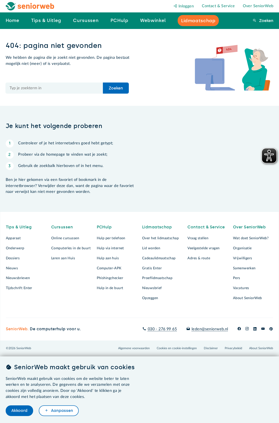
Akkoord (19, 410)
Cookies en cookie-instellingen (177, 348)
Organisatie (242, 248)
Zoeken (265, 20)
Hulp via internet (110, 248)
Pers (236, 278)
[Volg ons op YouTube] (263, 329)
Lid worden (151, 248)
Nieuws (12, 268)
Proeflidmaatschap (157, 278)
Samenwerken (244, 268)
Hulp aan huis (108, 258)
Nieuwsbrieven (18, 278)
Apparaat (13, 238)
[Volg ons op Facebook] (239, 329)
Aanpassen (61, 410)
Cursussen (62, 227)
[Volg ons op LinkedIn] (255, 329)
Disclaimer (211, 348)
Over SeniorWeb (258, 6)
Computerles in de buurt (71, 248)
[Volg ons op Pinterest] (271, 329)
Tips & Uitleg (19, 227)
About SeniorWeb (247, 298)
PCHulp (104, 227)
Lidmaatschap (157, 227)
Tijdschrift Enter (19, 288)
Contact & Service (218, 6)
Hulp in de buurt (110, 288)
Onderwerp (15, 248)
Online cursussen (65, 238)
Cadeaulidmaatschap (159, 258)
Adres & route (198, 258)
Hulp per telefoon (111, 238)
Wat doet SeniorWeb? (251, 238)
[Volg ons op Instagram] (247, 329)
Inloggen (185, 6)
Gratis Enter (152, 268)
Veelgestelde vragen (203, 248)
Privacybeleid (233, 348)
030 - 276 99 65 (162, 329)
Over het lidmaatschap (160, 238)
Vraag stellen (197, 238)
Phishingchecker (110, 278)
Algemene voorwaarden (134, 348)
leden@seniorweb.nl (210, 329)
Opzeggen (150, 298)
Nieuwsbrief (152, 288)
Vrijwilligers (242, 258)
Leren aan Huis (63, 258)
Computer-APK (109, 268)
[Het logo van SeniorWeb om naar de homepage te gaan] (30, 6)
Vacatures (241, 288)
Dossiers (13, 258)
